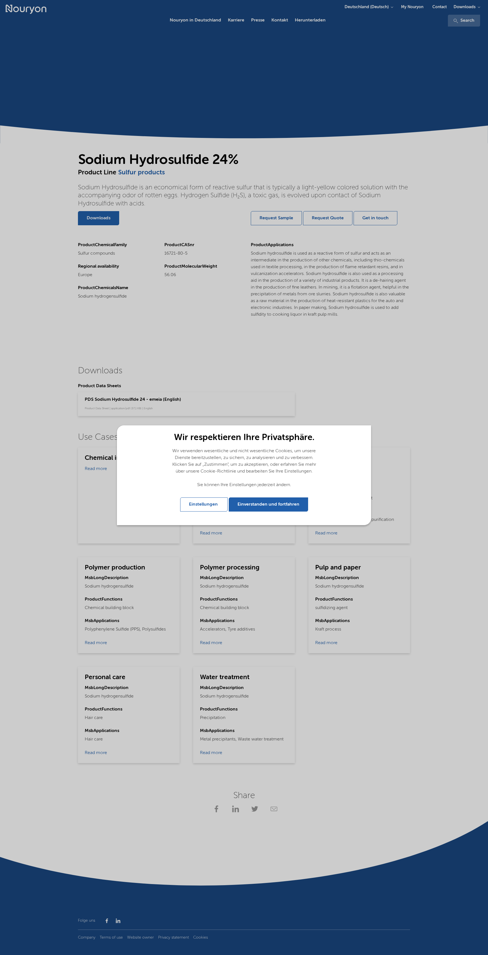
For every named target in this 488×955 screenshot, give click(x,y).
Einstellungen (204, 504)
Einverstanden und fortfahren (268, 504)
